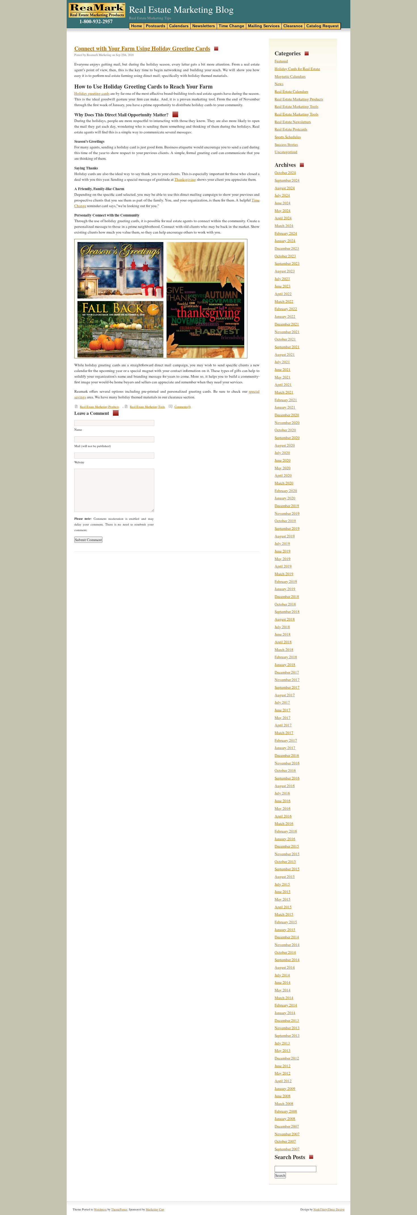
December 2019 (287, 505)
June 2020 (282, 460)
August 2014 (285, 967)
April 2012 (283, 1080)
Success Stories (286, 144)
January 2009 (285, 1088)
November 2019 (287, 513)
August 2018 (285, 619)
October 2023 (285, 255)
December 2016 (287, 755)
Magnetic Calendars (290, 76)
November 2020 (287, 422)
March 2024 (284, 225)
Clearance (293, 26)
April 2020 (283, 475)
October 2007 (285, 1141)
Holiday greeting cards (91, 93)
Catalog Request (322, 26)
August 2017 (285, 694)
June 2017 (282, 709)
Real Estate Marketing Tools (147, 407)
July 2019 (282, 543)
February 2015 (286, 921)
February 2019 (286, 581)
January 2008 (285, 1118)
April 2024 (283, 217)
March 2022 (284, 301)
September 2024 (287, 180)
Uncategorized (286, 151)
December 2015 (287, 846)
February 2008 (286, 1111)
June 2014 (282, 982)
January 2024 (285, 240)
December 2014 (287, 936)
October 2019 (285, 520)
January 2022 (285, 316)
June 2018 (282, 634)
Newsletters (203, 26)
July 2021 (282, 361)
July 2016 (282, 793)
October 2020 (285, 429)
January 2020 (285, 498)
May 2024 (282, 210)
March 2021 (284, 392)
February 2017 (286, 740)
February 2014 (286, 1005)
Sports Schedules (288, 136)
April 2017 (283, 725)
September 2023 (287, 263)
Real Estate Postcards (291, 129)
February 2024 (286, 233)
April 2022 (283, 293)
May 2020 (282, 467)
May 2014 (282, 990)
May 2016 (282, 808)
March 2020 (284, 482)
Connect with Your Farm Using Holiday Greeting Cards (142, 48)
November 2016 (287, 763)
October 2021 (285, 339)
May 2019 (282, 558)
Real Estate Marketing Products (99, 407)
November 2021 (287, 331)
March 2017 (284, 732)
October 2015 (285, 861)
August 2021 (285, 354)
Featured (281, 61)
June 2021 (282, 369)
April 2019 (283, 566)
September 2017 (287, 687)
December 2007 (287, 1126)
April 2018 (283, 641)
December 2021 (287, 324)
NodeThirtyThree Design (328, 1209)
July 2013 (282, 1043)
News (279, 83)
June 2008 (282, 1095)
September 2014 (287, 959)
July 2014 (282, 975)
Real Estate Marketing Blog (181, 9)
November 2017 (287, 679)
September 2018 (287, 611)
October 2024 (285, 172)
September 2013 (287, 1035)
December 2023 (287, 248)
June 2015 (282, 891)
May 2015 (282, 899)
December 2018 (287, 596)
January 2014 (285, 1012)
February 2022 (286, 308)
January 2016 (285, 838)
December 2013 (287, 1020)
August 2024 (285, 187)
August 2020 (285, 445)
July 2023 (282, 278)
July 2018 (282, 626)
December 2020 (287, 414)
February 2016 (286, 831)
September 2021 (287, 346)
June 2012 (282, 1065)
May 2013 (282, 1050)
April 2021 (283, 384)
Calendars (179, 26)
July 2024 (282, 195)
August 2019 (285, 536)
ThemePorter (119, 1209)
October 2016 (285, 770)
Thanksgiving (185, 179)
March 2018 (284, 649)
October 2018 (285, 604)
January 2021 (285, 407)
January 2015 (285, 929)
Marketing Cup (155, 1209)
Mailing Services (264, 26)
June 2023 (282, 286)
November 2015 (287, 853)
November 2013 (287, 1027)
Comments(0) (182, 407)
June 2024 (282, 202)
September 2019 (287, 528)
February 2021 (286, 399)
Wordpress (100, 1209)
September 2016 (287, 778)
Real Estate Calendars (291, 91)
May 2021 (282, 377)
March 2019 (284, 573)
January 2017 (285, 747)
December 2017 (287, 672)
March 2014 (284, 997)
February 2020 (286, 490)
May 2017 (282, 717)
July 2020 (282, 452)
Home (136, 26)
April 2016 (283, 816)
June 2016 (282, 800)
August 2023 (285, 271)
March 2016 (284, 823)
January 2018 (285, 664)
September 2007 (287, 1148)
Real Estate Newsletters (293, 121)
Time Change (231, 26)
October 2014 (285, 952)
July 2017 (282, 702)
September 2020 (287, 437)
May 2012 (282, 1073)
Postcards (155, 26)
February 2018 (286, 656)
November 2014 (287, 944)
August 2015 (285, 876)
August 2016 (285, 785)
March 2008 (284, 1103)
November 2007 (287, 1133)
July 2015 (282, 884)
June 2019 (282, 551)
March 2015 (284, 914)
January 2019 (285, 588)
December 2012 (287, 1058)
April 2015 (283, 906)
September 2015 (287, 868)
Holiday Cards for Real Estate (297, 68)
